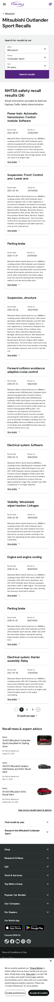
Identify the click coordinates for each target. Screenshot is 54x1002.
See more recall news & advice (35, 810)
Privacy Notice (36, 968)
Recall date (11, 130)
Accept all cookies (39, 993)
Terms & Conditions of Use (14, 952)
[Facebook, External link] (12, 941)
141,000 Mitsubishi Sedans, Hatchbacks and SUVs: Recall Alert (16, 769)
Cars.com (30, 974)
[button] (15, 161)
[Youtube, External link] (18, 941)
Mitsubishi (10, 13)
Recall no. (31, 130)
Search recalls (27, 74)
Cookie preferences (15, 993)
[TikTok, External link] (6, 941)
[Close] (50, 960)
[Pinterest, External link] (29, 941)
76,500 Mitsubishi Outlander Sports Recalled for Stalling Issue (16, 743)
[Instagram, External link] (23, 941)
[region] (27, 980)
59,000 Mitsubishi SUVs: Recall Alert (14, 793)
